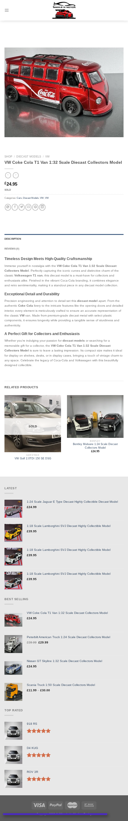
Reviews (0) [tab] (11, 248)
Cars (19, 198)
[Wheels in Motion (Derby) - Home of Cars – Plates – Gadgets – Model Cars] (64, 10)
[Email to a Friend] (28, 207)
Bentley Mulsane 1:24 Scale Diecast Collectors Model (95, 446)
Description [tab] (12, 239)
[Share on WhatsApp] (8, 207)
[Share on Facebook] (15, 207)
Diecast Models (28, 156)
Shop (8, 156)
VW (47, 156)
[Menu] (6, 10)
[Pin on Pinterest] (35, 207)
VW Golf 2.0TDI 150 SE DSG (33, 458)
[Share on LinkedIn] (42, 207)
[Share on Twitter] (21, 207)
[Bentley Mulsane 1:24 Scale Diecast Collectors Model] (95, 416)
